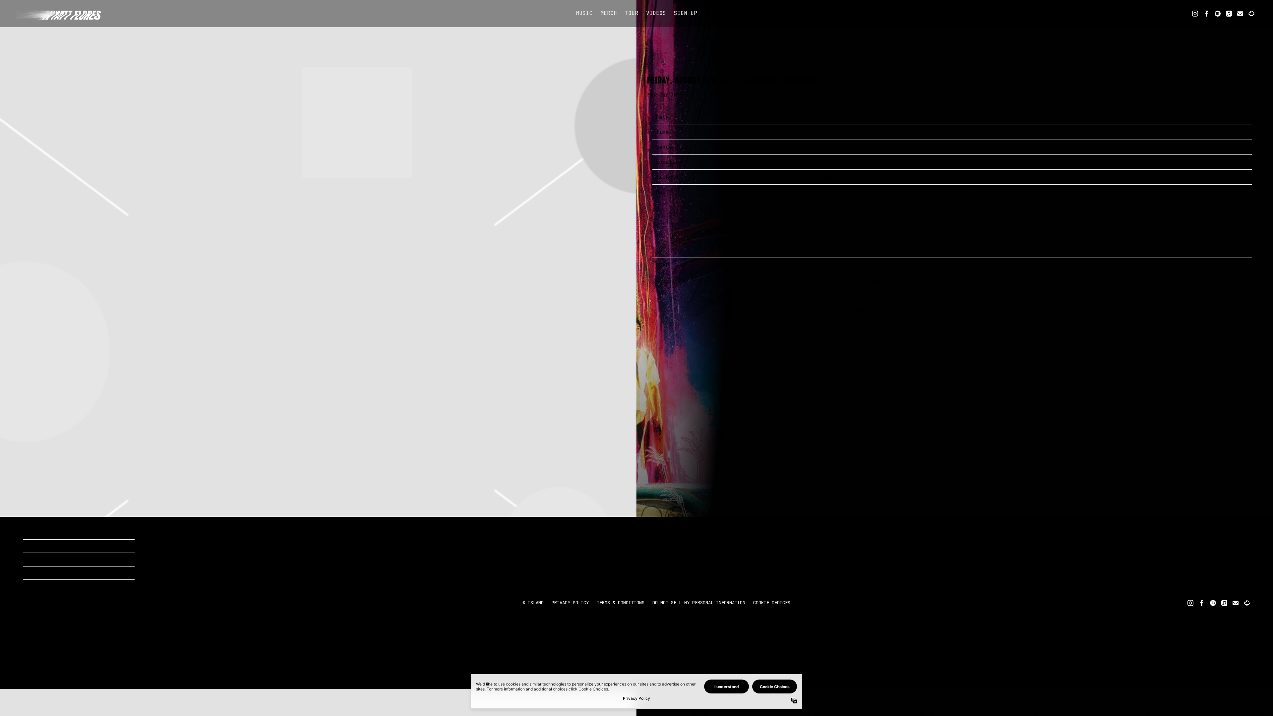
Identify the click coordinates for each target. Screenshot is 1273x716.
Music (584, 13)
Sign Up (685, 13)
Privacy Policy (570, 603)
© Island (533, 603)
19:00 (822, 132)
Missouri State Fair (845, 147)
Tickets (825, 176)
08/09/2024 (830, 117)
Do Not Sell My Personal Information (698, 603)
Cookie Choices (771, 603)
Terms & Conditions (620, 603)
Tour (631, 13)
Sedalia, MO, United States (857, 161)
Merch (608, 13)
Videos (656, 13)
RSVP (820, 265)
